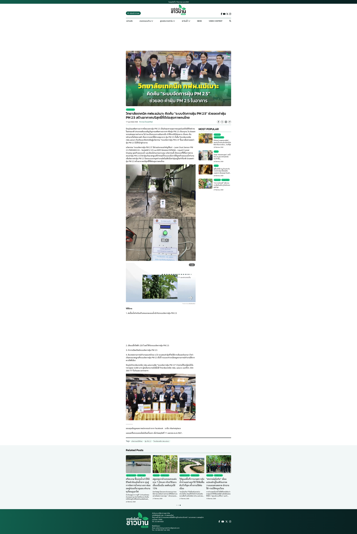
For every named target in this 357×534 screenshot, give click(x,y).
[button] (176, 505)
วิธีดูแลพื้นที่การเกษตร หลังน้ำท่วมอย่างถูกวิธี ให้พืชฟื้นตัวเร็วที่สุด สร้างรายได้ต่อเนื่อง (191, 483)
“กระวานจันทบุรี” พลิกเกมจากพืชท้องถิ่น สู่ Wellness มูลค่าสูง (222, 185)
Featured (217, 134)
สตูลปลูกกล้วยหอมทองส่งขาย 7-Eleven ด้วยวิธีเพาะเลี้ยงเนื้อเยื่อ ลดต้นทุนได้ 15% (165, 483)
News (199, 21)
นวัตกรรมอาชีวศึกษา (136, 441)
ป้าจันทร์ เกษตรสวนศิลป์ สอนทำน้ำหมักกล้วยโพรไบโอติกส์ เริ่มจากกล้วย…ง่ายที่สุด (222, 142)
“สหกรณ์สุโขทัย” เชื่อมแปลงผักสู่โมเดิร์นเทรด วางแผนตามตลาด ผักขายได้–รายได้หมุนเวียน (217, 483)
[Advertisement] (178, 37)
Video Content (215, 21)
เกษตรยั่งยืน (225, 180)
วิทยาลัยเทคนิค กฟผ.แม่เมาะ (161, 441)
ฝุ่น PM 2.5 (148, 441)
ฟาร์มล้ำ (185, 21)
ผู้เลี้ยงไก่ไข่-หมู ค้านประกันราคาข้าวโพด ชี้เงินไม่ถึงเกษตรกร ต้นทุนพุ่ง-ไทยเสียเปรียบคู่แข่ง (222, 171)
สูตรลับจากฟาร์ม (166, 21)
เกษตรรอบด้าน (145, 21)
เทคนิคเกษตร (130, 110)
